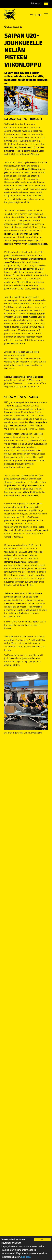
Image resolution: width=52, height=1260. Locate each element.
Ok (42, 1239)
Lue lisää (26, 1256)
